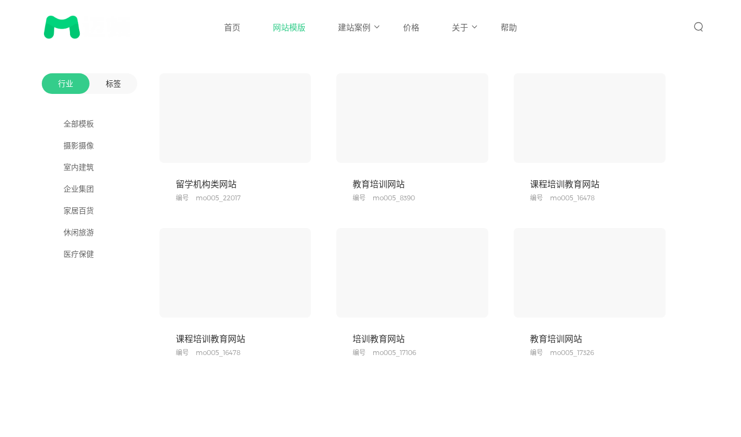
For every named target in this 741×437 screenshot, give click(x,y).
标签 (113, 83)
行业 (65, 83)
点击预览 (202, 152)
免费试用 (268, 152)
